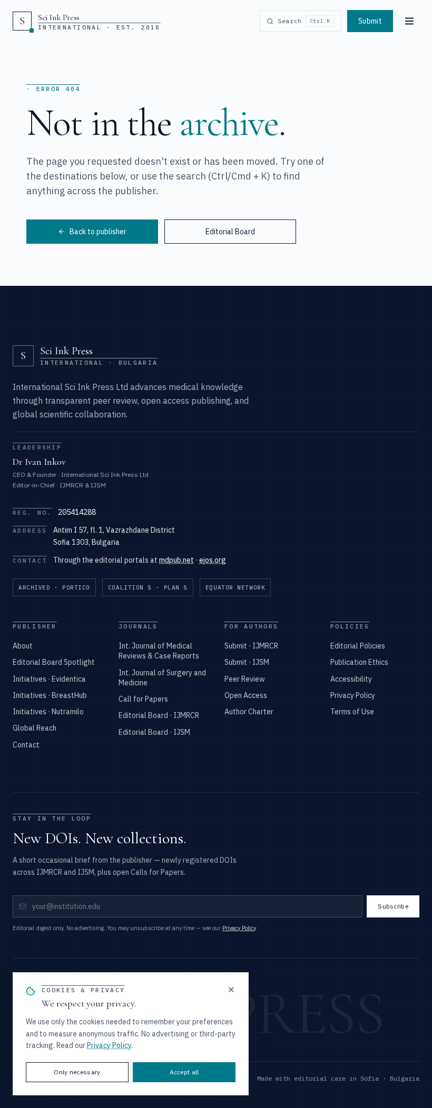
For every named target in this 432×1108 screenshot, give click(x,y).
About (23, 646)
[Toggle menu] (409, 21)
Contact (26, 745)
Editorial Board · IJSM (154, 732)
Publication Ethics (359, 662)
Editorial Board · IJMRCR (159, 715)
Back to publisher (98, 231)
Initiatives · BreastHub (50, 695)
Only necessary (77, 1072)
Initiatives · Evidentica (49, 679)
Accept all (184, 1072)
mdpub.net (176, 560)
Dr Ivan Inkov (39, 461)
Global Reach (34, 728)
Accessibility (351, 679)
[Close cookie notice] (231, 989)
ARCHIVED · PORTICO (54, 587)
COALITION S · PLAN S (148, 587)
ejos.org (212, 560)
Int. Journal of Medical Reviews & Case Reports (159, 651)
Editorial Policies (357, 646)
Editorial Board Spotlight (54, 662)
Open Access (245, 695)
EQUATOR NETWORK (235, 587)
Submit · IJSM (246, 662)
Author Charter (248, 711)
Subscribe (393, 906)
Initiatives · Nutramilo (48, 711)
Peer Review (244, 679)
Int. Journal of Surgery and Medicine (162, 677)
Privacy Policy (352, 695)
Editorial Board (230, 231)
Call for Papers (143, 699)
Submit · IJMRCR (251, 646)
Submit (370, 21)
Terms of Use (352, 711)
